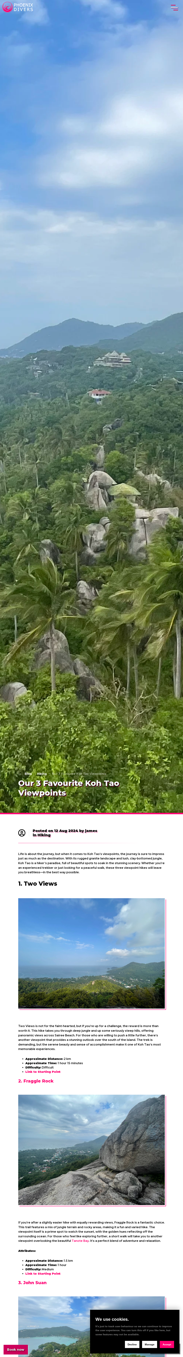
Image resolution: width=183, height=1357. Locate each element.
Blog (28, 773)
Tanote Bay (80, 1241)
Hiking (42, 773)
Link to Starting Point (42, 1072)
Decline (132, 1344)
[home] (18, 7)
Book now (15, 1350)
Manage (149, 1344)
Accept (167, 1344)
